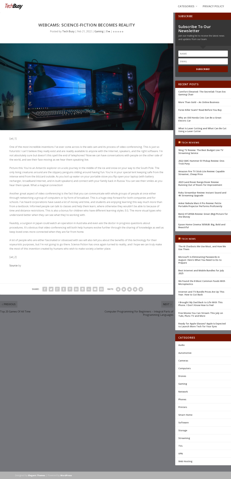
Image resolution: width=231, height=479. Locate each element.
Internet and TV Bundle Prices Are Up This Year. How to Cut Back (201, 293)
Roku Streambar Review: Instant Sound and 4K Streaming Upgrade (202, 194)
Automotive (184, 352)
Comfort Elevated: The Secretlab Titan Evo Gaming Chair (202, 93)
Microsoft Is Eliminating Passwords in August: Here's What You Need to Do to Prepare (200, 259)
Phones (182, 399)
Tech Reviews (190, 142)
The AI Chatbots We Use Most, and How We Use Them (202, 248)
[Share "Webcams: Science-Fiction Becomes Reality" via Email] (95, 289)
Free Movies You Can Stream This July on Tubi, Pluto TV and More (200, 314)
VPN (180, 453)
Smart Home (185, 414)
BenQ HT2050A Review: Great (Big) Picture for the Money (203, 215)
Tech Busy (68, 31)
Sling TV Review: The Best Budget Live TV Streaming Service (200, 151)
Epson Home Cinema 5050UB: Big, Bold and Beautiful (201, 226)
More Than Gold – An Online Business (198, 102)
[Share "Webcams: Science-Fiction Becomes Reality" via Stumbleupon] (89, 289)
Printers (182, 407)
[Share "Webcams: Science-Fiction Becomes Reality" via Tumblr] (63, 289)
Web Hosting (185, 461)
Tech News (188, 238)
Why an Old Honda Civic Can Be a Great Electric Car (199, 119)
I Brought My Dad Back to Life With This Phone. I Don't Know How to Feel (200, 304)
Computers (184, 368)
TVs (180, 445)
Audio (181, 344)
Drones (182, 376)
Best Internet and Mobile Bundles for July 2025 (201, 272)
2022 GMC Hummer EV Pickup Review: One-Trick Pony (201, 162)
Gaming (99, 31)
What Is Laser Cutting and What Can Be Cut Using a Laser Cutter (202, 130)
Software (183, 422)
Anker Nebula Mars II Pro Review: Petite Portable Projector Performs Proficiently (200, 205)
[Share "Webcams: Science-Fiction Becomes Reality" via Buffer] (82, 289)
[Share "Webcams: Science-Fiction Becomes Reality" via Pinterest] (70, 289)
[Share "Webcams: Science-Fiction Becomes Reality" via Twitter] (51, 289)
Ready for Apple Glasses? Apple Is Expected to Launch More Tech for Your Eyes (202, 325)
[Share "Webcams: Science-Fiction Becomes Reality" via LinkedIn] (76, 289)
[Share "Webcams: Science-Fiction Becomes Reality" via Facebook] (45, 289)
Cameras (183, 360)
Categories (186, 6)
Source (13, 265)
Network (183, 391)
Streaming (184, 438)
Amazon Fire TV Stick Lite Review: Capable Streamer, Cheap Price (201, 173)
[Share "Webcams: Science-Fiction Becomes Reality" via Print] (101, 289)
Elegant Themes (36, 475)
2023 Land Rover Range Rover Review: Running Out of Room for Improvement (200, 183)
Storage (182, 430)
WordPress (66, 475)
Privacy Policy (213, 6)
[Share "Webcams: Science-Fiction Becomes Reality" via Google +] (57, 289)
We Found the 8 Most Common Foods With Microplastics (201, 282)
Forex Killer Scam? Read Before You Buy (200, 109)
